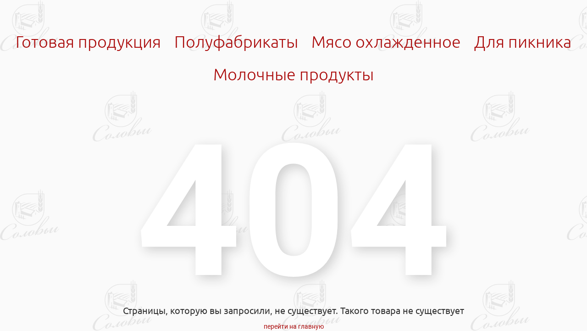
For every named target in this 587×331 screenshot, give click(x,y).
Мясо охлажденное (386, 41)
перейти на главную (294, 326)
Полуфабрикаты (236, 41)
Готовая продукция (88, 41)
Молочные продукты (293, 74)
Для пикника (522, 41)
